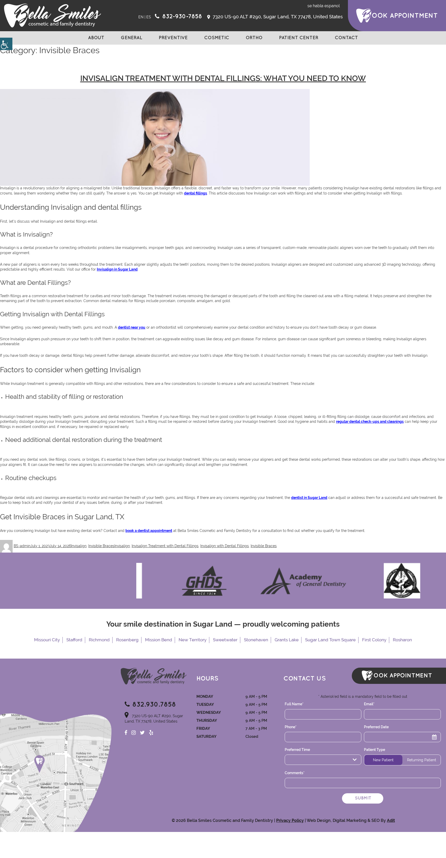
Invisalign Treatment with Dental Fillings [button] (165, 546)
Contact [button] (346, 38)
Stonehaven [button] (256, 639)
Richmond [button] (99, 639)
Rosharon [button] (402, 639)
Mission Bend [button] (158, 639)
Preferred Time (297, 750)
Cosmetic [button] (216, 38)
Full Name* (294, 704)
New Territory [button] (192, 639)
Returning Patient (421, 760)
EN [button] (141, 17)
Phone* (291, 727)
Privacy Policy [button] (290, 820)
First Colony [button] (374, 639)
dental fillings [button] (195, 193)
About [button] (96, 38)
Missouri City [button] (47, 639)
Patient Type (374, 750)
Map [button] (56, 772)
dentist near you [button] (131, 327)
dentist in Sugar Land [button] (309, 498)
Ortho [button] (254, 38)
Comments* (295, 773)
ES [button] (148, 17)
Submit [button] (363, 798)
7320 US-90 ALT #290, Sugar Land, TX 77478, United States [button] (277, 16)
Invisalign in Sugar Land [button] (117, 269)
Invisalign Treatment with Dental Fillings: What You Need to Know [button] (223, 78)
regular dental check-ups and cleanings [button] (370, 421)
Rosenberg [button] (127, 639)
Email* (369, 704)
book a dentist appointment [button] (148, 531)
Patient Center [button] (298, 38)
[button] (6, 44)
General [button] (131, 38)
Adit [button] (391, 820)
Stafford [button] (74, 639)
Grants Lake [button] (287, 639)
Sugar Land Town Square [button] (330, 639)
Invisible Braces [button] (101, 546)
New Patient (383, 760)
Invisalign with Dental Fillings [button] (224, 546)
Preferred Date (376, 727)
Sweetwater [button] (225, 639)
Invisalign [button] (78, 546)
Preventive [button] (173, 38)
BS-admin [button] (22, 546)
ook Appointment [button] (405, 16)
